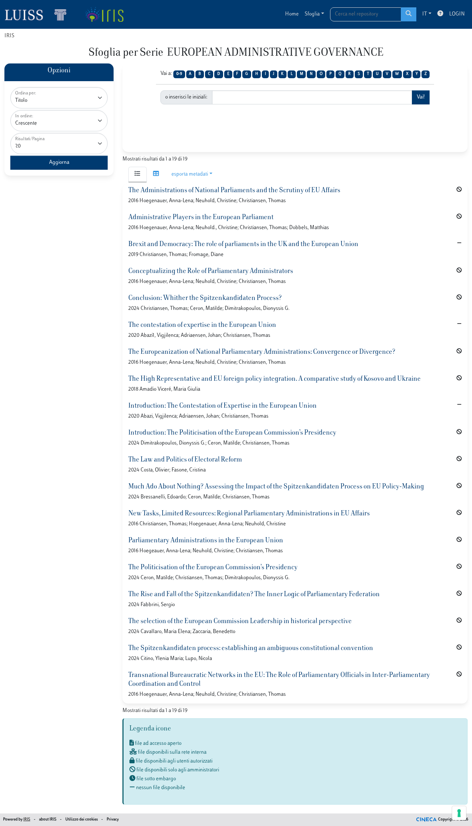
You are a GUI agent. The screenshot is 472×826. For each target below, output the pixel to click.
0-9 (179, 74)
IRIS (9, 36)
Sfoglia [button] (312, 14)
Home (292, 14)
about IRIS (47, 820)
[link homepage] (38, 14)
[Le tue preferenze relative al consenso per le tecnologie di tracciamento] (459, 813)
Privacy (113, 820)
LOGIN (457, 14)
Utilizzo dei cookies (81, 820)
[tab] (137, 174)
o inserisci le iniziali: (186, 97)
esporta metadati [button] (189, 174)
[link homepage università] (104, 14)
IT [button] (424, 14)
